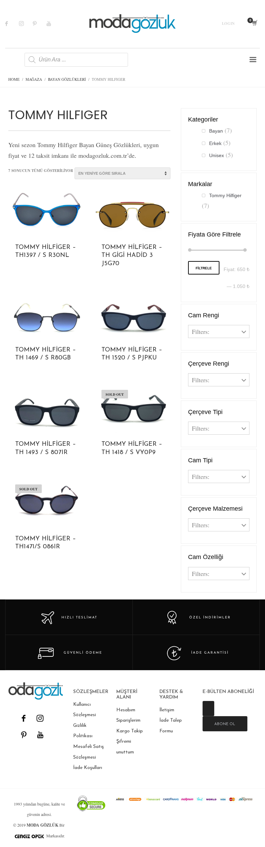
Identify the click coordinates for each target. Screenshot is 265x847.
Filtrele (204, 268)
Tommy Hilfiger (225, 195)
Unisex (216, 155)
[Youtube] (53, 23)
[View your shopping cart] (254, 23)
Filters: (200, 331)
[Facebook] (12, 23)
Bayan (216, 131)
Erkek (215, 143)
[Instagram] (26, 23)
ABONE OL (224, 724)
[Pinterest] (40, 23)
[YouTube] (40, 734)
